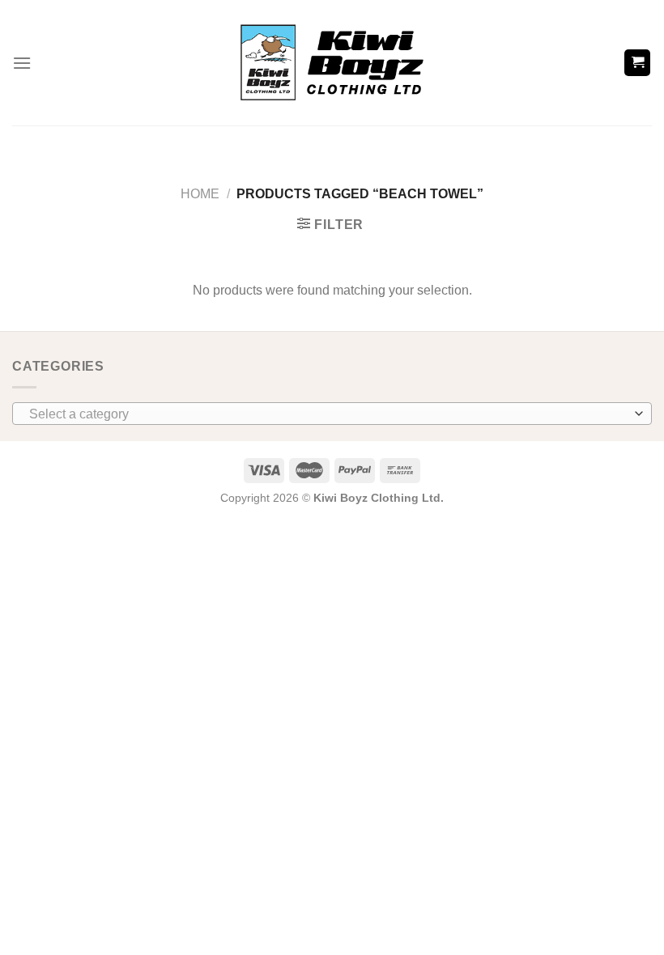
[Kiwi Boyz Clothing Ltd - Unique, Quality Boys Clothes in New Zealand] (332, 62)
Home (200, 194)
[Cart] (637, 62)
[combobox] (332, 413)
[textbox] (328, 414)
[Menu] (22, 63)
